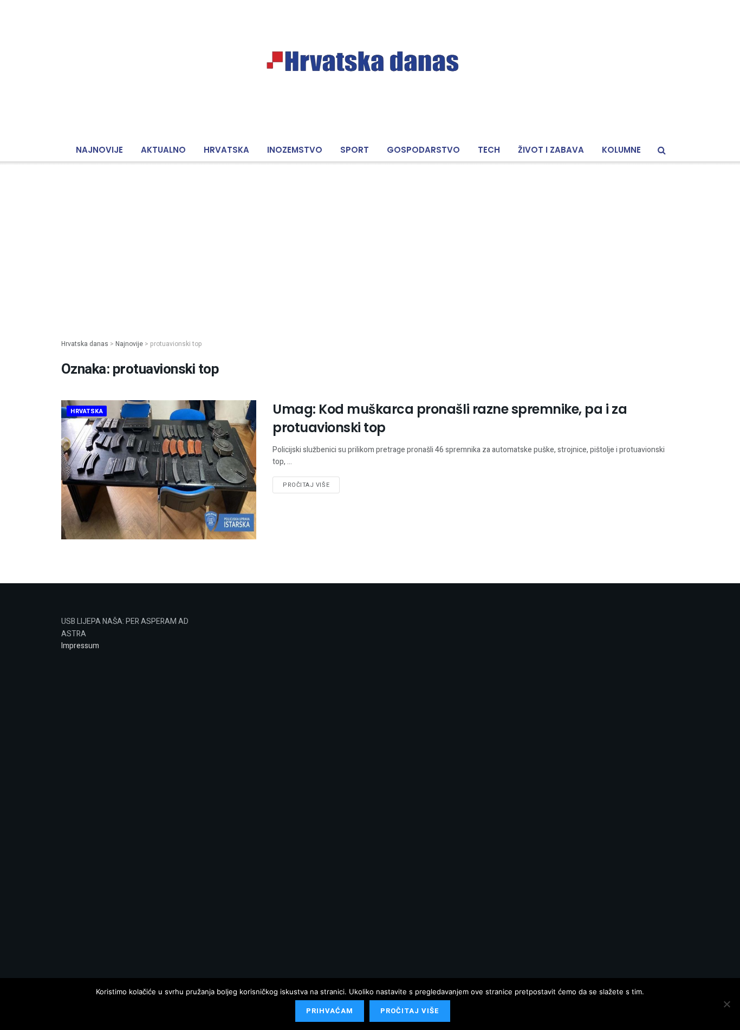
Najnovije (99, 149)
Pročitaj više (306, 485)
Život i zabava (551, 149)
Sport (354, 149)
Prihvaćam (329, 1011)
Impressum (80, 645)
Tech (489, 149)
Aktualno (163, 149)
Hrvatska (226, 149)
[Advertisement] (370, 241)
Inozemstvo (294, 149)
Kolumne (621, 149)
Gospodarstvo (423, 149)
